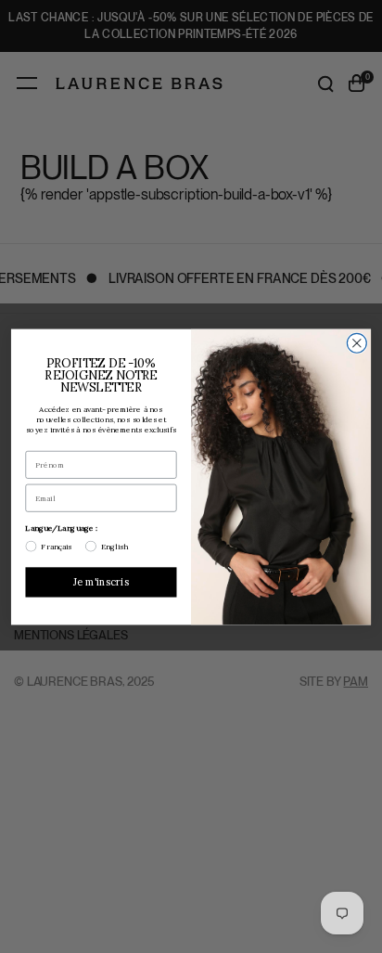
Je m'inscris (101, 581)
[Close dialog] (356, 343)
